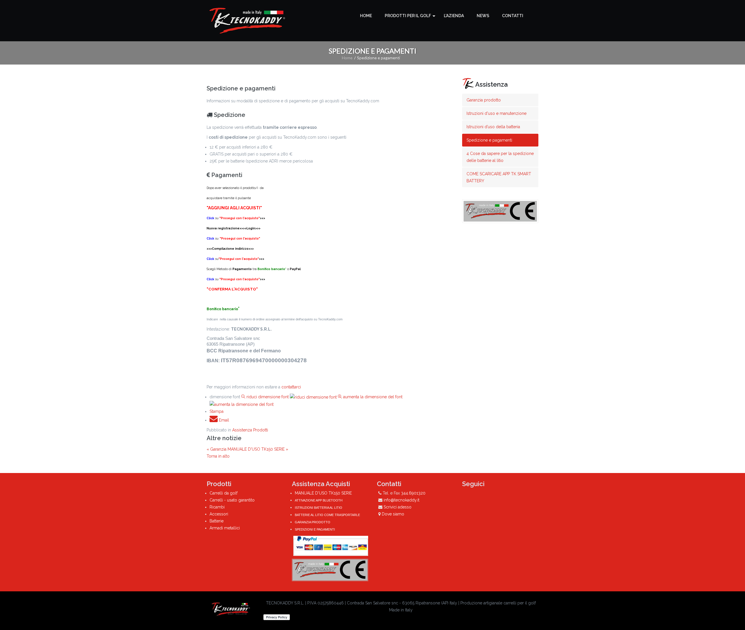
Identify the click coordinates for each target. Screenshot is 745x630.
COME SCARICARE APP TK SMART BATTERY (498, 177)
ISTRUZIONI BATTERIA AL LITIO (318, 507)
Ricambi (217, 507)
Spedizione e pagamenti (489, 140)
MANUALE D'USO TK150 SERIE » (258, 449)
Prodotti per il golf (408, 15)
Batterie (217, 521)
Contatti (512, 15)
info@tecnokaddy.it (401, 500)
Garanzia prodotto (483, 100)
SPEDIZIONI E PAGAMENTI (315, 529)
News (483, 15)
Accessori (219, 514)
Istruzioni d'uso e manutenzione (496, 113)
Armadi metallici (225, 528)
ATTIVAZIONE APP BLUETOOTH (319, 500)
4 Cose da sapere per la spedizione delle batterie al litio (500, 157)
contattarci (291, 387)
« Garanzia (217, 449)
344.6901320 (413, 493)
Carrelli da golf (223, 493)
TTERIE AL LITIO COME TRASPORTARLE (329, 515)
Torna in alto (218, 456)
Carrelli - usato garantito (232, 500)
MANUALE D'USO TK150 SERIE (323, 493)
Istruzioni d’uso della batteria (493, 126)
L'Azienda (454, 15)
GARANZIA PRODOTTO (312, 522)
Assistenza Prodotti (250, 430)
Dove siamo (393, 514)
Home (366, 15)
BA (297, 515)
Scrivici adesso (397, 507)
